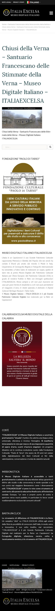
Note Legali (6, 2)
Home (4, 24)
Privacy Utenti (18, 2)
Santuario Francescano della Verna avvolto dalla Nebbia (28, 24)
